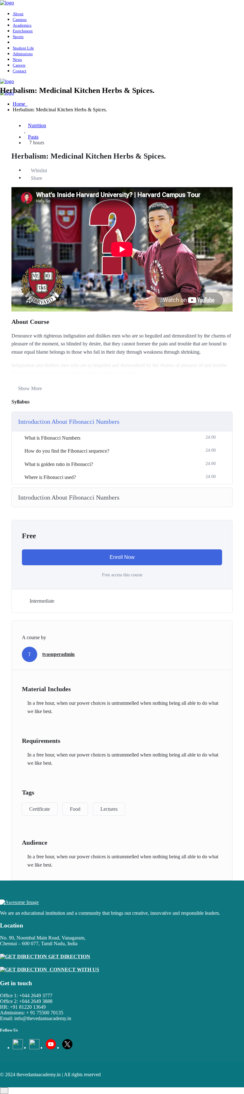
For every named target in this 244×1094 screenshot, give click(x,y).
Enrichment (23, 31)
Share (36, 178)
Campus (20, 19)
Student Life (23, 48)
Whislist (39, 170)
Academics (22, 25)
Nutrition (37, 125)
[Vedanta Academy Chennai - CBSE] (7, 2)
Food (75, 809)
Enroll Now (122, 557)
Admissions (23, 53)
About (18, 13)
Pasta (33, 137)
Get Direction (68, 956)
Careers (19, 65)
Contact (19, 71)
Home (20, 104)
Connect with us (73, 969)
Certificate (39, 809)
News (17, 59)
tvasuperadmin (58, 654)
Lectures (109, 809)
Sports (18, 36)
